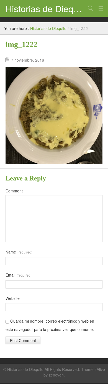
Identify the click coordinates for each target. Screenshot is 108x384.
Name (19, 252)
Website (13, 298)
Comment (14, 191)
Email (19, 275)
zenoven (56, 375)
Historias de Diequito (46, 8)
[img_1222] (54, 115)
